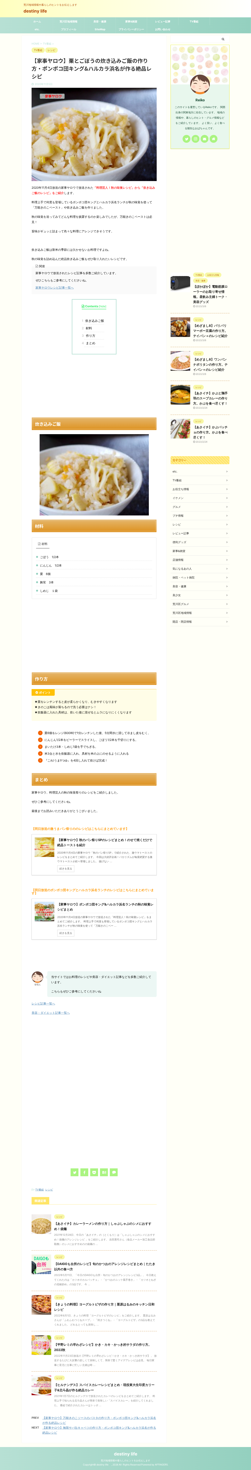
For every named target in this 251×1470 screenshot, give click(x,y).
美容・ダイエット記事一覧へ (51, 1013)
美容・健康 (100, 21)
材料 (88, 328)
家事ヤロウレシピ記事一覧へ (54, 287)
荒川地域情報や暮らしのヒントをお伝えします (125, 1460)
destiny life (37, 11)
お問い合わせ (162, 29)
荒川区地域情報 (68, 21)
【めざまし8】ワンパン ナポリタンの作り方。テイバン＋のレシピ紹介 (210, 364)
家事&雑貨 (131, 21)
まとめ (89, 343)
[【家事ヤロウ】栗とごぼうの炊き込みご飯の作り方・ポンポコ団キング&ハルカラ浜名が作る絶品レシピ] (104, 1172)
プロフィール (68, 29)
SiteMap (100, 29)
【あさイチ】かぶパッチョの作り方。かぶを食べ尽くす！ (210, 432)
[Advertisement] (94, 385)
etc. (37, 29)
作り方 (89, 336)
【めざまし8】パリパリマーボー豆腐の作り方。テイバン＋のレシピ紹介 (210, 331)
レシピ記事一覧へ (43, 1003)
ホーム (37, 21)
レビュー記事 (162, 21)
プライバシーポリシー (131, 29)
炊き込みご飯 (94, 321)
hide (102, 306)
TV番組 (194, 21)
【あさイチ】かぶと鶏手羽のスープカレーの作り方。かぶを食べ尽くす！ (210, 398)
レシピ (49, 1189)
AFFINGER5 (161, 1464)
